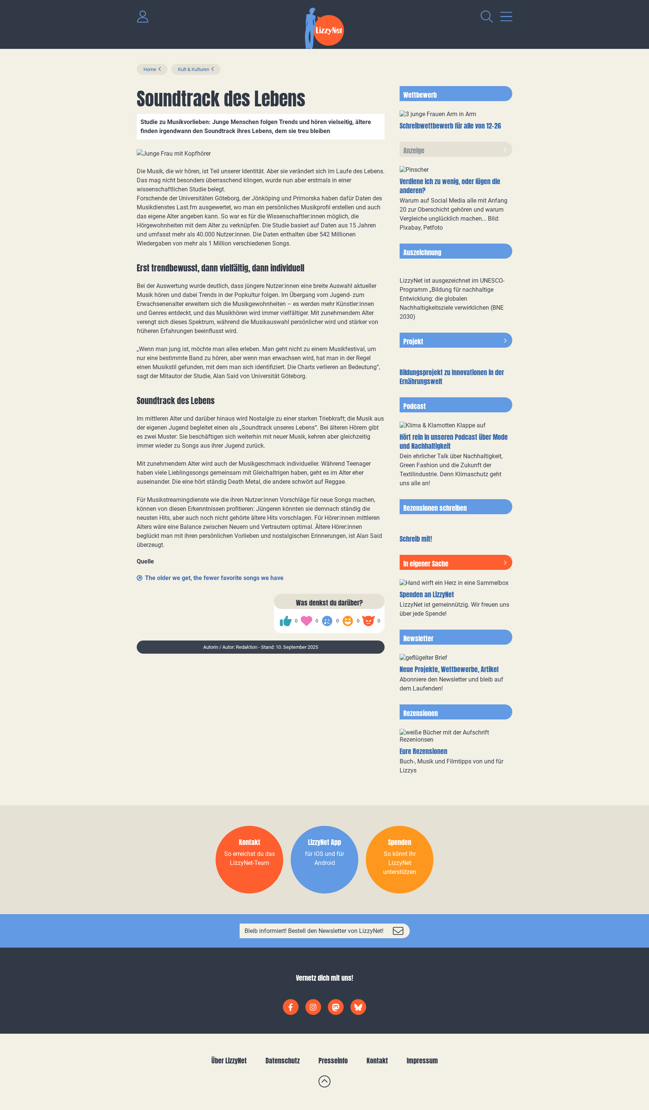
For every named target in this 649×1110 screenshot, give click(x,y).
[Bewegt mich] (306, 620)
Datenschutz (283, 1060)
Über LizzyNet (229, 1060)
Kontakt (377, 1060)
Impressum (422, 1060)
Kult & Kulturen (193, 69)
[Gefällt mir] (285, 620)
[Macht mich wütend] (368, 620)
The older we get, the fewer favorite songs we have (214, 578)
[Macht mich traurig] (327, 620)
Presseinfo (333, 1060)
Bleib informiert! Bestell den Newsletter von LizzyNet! (314, 930)
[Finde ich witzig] (347, 620)
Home (149, 69)
